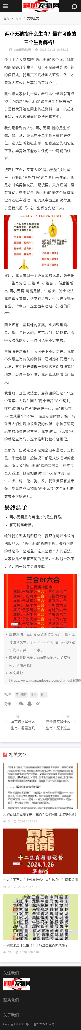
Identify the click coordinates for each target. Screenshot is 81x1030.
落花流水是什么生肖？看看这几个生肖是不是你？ (23, 726)
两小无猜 (21, 694)
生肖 (33, 694)
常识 (19, 18)
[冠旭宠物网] (40, 6)
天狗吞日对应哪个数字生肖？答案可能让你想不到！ (40, 814)
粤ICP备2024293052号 (40, 1024)
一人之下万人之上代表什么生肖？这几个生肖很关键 (40, 879)
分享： (9, 704)
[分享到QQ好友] (28, 703)
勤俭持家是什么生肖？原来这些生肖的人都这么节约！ (58, 726)
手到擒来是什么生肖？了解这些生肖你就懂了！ (37, 945)
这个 (43, 694)
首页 (6, 18)
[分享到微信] (20, 703)
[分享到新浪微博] (36, 703)
